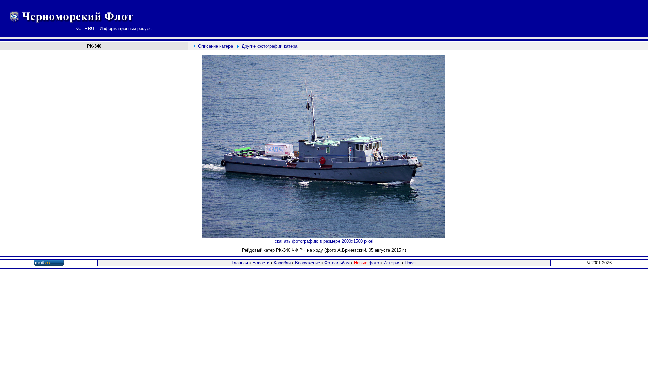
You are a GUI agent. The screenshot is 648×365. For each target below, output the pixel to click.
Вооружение (307, 262)
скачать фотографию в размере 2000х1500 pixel (324, 241)
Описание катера (215, 46)
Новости (260, 262)
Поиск (411, 262)
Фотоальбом (337, 262)
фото (366, 262)
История (391, 262)
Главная (240, 262)
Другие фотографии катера (269, 46)
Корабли (282, 262)
